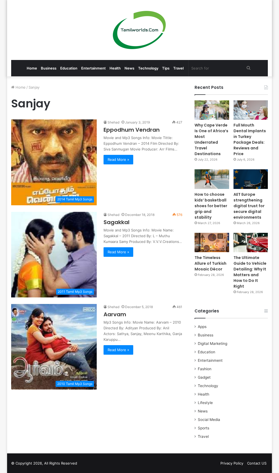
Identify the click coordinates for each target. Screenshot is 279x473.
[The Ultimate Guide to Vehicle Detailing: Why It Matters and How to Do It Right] (250, 242)
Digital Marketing (212, 343)
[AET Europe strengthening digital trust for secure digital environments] (250, 179)
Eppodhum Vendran (132, 130)
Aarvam (115, 314)
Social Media (209, 419)
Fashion (204, 369)
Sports (203, 428)
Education (68, 68)
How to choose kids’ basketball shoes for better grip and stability (211, 206)
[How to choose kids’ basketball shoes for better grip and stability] (212, 179)
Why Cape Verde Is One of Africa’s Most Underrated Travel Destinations (211, 139)
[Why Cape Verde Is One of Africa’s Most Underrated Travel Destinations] (212, 110)
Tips (165, 68)
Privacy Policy (231, 463)
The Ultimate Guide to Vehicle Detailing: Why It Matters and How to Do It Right (249, 272)
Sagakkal (116, 222)
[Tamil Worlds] (139, 30)
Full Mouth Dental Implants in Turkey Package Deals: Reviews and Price (249, 139)
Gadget (204, 377)
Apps (202, 326)
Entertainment (93, 68)
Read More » (118, 159)
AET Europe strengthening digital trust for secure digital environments (249, 206)
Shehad (113, 122)
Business (48, 68)
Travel (178, 68)
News (129, 68)
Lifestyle (205, 402)
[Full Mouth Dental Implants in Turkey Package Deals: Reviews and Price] (250, 110)
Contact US (256, 463)
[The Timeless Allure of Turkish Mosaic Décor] (212, 242)
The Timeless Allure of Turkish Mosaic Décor (210, 263)
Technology (148, 68)
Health (115, 68)
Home (32, 68)
